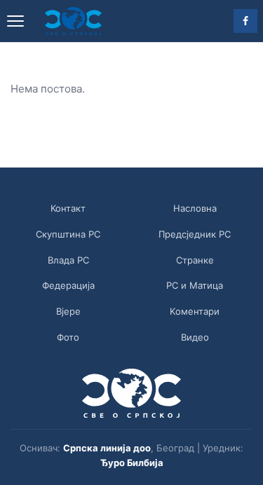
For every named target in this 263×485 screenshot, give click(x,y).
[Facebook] (245, 21)
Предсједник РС (195, 234)
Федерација (68, 285)
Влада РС (68, 260)
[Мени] (15, 21)
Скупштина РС (68, 234)
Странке (195, 260)
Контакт (68, 208)
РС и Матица (194, 285)
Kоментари (195, 311)
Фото (68, 337)
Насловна (195, 208)
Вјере (68, 311)
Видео (195, 337)
